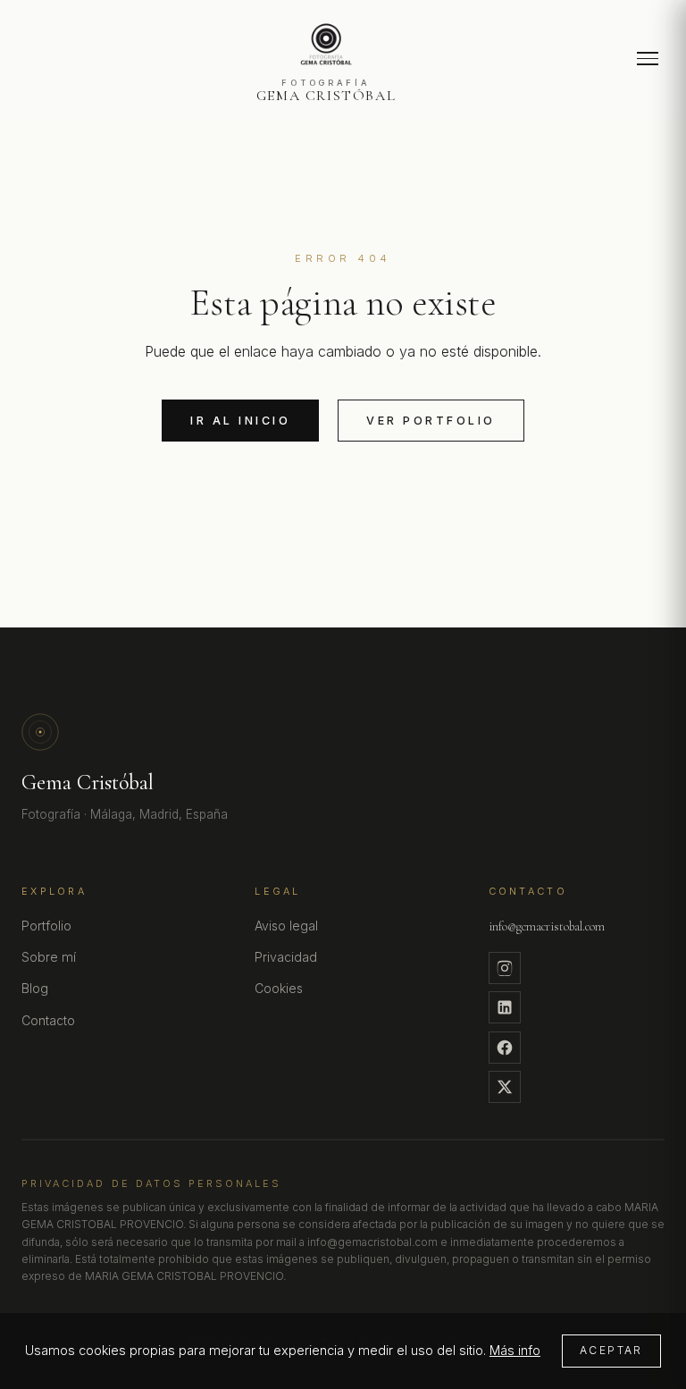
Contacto (48, 1020)
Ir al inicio (240, 420)
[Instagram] (505, 968)
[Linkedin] (505, 1007)
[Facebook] (505, 1047)
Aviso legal (286, 925)
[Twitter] (505, 1087)
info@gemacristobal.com (547, 926)
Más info (514, 1350)
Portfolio (46, 925)
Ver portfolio (430, 420)
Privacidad (286, 956)
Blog (34, 988)
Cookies (279, 988)
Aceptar (611, 1350)
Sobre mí (48, 956)
